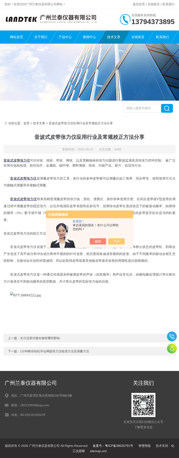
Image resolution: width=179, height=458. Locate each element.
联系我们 (168, 4)
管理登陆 (144, 445)
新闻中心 (89, 37)
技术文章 (113, 37)
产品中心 (65, 37)
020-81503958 (172, 336)
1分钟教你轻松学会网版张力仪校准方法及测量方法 (54, 351)
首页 (26, 123)
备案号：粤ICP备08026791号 (113, 445)
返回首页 (139, 4)
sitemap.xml (98, 451)
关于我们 (40, 37)
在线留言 (154, 4)
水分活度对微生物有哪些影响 (40, 338)
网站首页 (16, 37)
